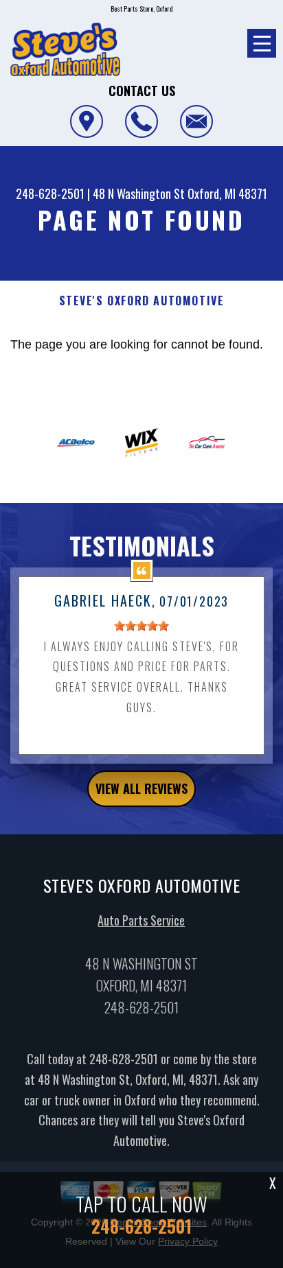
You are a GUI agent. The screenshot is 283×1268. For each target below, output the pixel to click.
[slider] (141, 625)
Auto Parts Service (141, 920)
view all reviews (141, 788)
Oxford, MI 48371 (227, 193)
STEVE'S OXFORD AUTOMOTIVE (142, 300)
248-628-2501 (50, 193)
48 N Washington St (139, 193)
